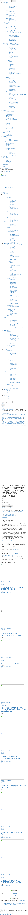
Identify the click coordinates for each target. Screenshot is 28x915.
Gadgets (8, 151)
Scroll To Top (2, 909)
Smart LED (8, 144)
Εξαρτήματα (9, 18)
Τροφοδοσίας (12, 69)
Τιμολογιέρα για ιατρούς (11, 663)
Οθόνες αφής (13, 361)
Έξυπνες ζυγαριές (14, 388)
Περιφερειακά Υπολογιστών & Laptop (15, 244)
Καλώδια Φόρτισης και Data (15, 32)
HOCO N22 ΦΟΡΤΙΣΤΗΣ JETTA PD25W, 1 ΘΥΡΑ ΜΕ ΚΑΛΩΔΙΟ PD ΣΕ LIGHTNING (13, 710)
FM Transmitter (12, 39)
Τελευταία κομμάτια (12, 329)
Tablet (7, 27)
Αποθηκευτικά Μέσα (10, 105)
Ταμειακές (5, 157)
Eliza (8, 392)
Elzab (7, 160)
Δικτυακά (5, 120)
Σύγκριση (4, 509)
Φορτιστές (11, 38)
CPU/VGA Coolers (12, 88)
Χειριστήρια (9, 115)
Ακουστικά (11, 52)
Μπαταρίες (11, 98)
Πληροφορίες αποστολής (10, 515)
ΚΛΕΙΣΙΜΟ (6, 168)
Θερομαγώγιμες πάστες (15, 288)
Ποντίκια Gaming (13, 320)
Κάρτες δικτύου (13, 340)
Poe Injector (8, 126)
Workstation (11, 7)
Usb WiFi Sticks (9, 127)
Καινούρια (11, 5)
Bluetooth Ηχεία (12, 40)
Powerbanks (11, 34)
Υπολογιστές (6, 2)
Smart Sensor (9, 145)
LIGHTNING (15, 553)
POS (8, 359)
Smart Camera (13, 378)
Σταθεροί (8, 3)
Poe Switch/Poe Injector (15, 338)
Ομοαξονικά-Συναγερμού (15, 274)
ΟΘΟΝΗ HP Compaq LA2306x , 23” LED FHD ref (13, 786)
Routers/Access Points (14, 333)
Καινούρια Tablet (12, 28)
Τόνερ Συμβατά (9, 134)
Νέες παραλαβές (7, 163)
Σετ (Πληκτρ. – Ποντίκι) (14, 49)
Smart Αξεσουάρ (10, 149)
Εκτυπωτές (11, 45)
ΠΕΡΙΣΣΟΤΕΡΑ (8, 914)
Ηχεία (10, 51)
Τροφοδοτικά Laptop (13, 103)
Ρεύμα (7, 91)
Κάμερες (11, 55)
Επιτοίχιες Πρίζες (13, 99)
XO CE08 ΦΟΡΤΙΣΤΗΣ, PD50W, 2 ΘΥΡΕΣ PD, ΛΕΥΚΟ (13, 588)
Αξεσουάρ (8, 77)
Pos (7, 138)
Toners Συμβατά (13, 352)
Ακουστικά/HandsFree (13, 35)
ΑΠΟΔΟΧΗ (2, 914)
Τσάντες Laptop (12, 82)
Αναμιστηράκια (12, 85)
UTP (10, 65)
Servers (10, 9)
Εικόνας (10, 61)
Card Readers (12, 81)
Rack (11, 346)
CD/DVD (10, 109)
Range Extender (9, 124)
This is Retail (9, 394)
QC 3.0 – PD (16, 549)
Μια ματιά (3, 584)
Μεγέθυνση (4, 482)
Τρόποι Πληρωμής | (17, 903)
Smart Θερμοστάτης (14, 381)
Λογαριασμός (7, 171)
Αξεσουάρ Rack (13, 348)
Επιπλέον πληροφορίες (10, 514)
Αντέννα (12, 271)
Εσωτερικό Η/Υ (12, 68)
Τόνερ (4, 132)
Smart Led (12, 375)
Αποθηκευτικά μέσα (11, 309)
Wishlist (4, 166)
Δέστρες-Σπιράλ (13, 277)
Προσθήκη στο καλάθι (7, 506)
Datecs (7, 159)
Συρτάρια (8, 161)
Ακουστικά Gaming (10, 114)
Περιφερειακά (9, 31)
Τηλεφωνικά (12, 72)
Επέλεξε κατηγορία (5, 403)
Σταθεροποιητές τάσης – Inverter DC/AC (18, 94)
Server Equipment (11, 345)
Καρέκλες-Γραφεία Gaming (12, 118)
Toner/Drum (9, 350)
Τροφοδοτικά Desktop (13, 102)
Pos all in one (12, 360)
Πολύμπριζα (11, 95)
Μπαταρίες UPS (12, 97)
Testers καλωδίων (14, 275)
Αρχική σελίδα (5, 408)
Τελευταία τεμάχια (12, 315)
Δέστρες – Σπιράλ (13, 76)
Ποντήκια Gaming (10, 111)
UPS (10, 93)
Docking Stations (12, 90)
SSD (11, 310)
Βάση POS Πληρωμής (13, 140)
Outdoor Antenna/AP (14, 336)
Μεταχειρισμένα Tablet (14, 30)
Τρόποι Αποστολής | (8, 903)
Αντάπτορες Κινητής (13, 41)
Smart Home (5, 141)
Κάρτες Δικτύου (9, 128)
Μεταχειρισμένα (13, 6)
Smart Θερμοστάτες (10, 148)
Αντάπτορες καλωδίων (15, 265)
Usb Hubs (12, 286)
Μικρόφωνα (11, 53)
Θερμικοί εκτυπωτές (14, 364)
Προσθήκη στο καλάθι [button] (6, 592)
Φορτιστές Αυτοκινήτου (14, 36)
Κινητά (7, 23)
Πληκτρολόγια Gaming (11, 113)
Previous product (5, 413)
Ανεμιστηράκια (13, 287)
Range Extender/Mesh (14, 335)
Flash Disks (11, 106)
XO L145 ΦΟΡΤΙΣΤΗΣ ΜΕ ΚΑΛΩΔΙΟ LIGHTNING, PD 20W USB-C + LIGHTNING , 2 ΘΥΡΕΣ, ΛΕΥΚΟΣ (13, 418)
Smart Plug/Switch (10, 143)
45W (14, 551)
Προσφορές (5, 164)
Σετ (10, 250)
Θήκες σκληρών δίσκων (14, 56)
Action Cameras (12, 153)
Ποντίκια (11, 47)
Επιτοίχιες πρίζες (14, 303)
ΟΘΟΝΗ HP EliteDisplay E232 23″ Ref (13, 833)
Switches (8, 123)
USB (10, 66)
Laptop (7, 10)
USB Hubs (11, 84)
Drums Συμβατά (9, 135)
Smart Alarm (12, 379)
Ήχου (10, 63)
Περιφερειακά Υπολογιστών (9, 43)
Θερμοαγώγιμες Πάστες (14, 86)
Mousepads (11, 78)
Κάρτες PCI (11, 57)
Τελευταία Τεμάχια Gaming (12, 119)
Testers (10, 74)
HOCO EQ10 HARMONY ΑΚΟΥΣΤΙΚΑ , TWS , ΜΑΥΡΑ (11, 881)
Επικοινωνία (13, 904)
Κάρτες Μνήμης (12, 107)
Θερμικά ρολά (13, 368)
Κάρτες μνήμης (13, 313)
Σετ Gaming (8, 116)
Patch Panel (8, 130)
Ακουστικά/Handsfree (14, 235)
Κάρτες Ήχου (12, 59)
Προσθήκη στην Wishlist (7, 507)
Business (4, 136)
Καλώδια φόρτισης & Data (16, 233)
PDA (10, 139)
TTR (11, 354)
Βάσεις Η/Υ (12, 281)
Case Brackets (12, 89)
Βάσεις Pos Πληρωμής (15, 367)
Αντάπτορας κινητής (14, 242)
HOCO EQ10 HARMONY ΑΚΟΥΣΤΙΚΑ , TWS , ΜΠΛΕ (10, 757)
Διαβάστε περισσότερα (6, 885)
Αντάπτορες (11, 64)
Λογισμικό (5, 156)
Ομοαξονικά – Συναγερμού (15, 73)
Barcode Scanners (13, 363)
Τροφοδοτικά (9, 101)
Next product (4, 419)
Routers (7, 122)
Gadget (8, 384)
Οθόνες (8, 14)
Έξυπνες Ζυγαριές (13, 155)
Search (13, 1)
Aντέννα (11, 70)
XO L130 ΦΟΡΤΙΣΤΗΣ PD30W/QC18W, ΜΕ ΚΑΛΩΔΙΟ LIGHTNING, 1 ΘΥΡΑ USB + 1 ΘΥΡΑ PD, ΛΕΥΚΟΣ (13, 424)
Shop (10, 408)
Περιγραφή (7, 513)
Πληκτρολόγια (12, 48)
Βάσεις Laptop (12, 80)
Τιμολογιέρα (10, 390)
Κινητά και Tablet (6, 22)
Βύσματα (8, 131)
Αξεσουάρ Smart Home (15, 382)
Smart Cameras (9, 147)
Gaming (4, 110)
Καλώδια (8, 60)
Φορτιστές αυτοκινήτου (15, 236)
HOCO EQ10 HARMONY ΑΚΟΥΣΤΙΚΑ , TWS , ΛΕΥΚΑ (11, 635)
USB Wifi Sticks (13, 339)
